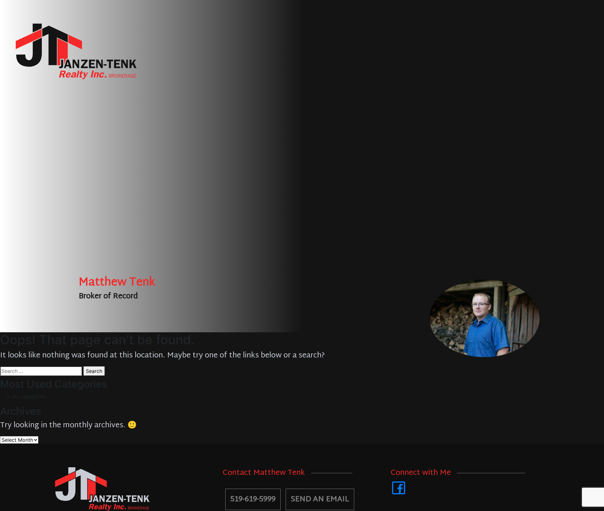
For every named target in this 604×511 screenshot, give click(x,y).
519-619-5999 (253, 499)
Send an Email (320, 499)
